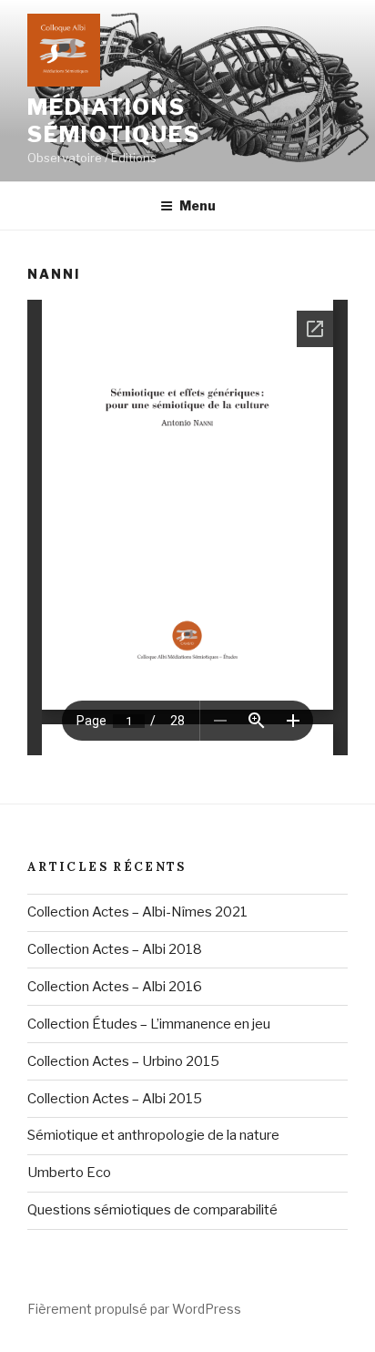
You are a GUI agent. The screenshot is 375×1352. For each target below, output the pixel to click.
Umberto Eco (69, 1172)
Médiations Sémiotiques (113, 121)
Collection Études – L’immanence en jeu (148, 1024)
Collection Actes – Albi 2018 (114, 949)
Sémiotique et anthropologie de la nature (153, 1135)
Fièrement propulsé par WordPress (134, 1308)
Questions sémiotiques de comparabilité (152, 1210)
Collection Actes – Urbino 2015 (123, 1061)
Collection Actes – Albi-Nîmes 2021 (137, 912)
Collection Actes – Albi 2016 (114, 986)
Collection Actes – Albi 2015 (114, 1099)
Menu (197, 205)
